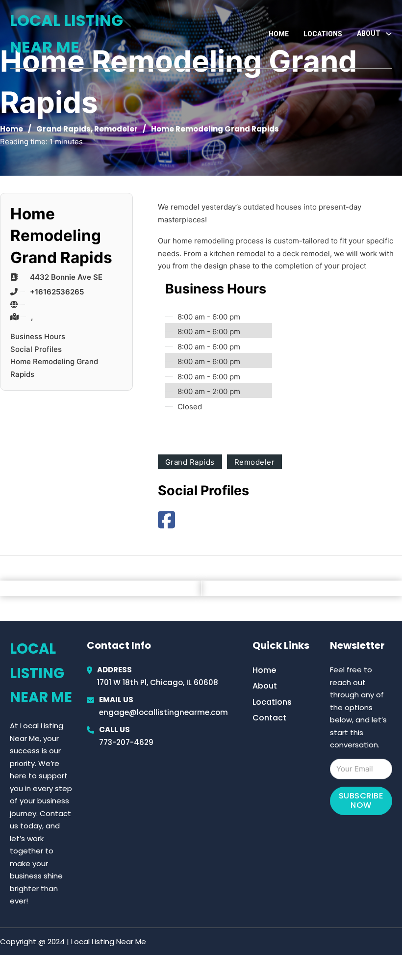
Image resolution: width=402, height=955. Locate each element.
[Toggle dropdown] (388, 33)
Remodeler (116, 129)
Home (279, 34)
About (264, 685)
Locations (322, 34)
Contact (269, 717)
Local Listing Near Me (66, 33)
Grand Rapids (63, 129)
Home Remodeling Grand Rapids (54, 368)
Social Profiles (36, 349)
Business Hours (37, 336)
